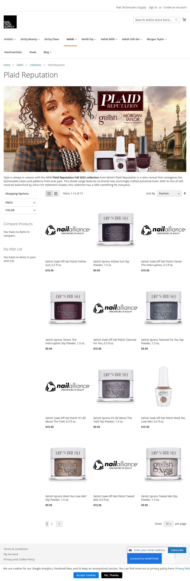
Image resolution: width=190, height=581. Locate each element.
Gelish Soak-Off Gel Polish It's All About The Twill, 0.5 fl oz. (65, 419)
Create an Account (174, 7)
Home (7, 64)
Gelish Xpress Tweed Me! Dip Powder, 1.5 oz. (159, 497)
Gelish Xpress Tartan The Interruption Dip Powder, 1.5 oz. (65, 341)
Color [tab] (10, 210)
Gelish (20, 64)
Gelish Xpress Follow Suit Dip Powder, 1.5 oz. (111, 263)
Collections (36, 64)
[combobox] (156, 20)
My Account (11, 554)
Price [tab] (9, 202)
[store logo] (10, 21)
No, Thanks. (111, 575)
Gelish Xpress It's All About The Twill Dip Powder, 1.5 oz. (112, 419)
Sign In (153, 7)
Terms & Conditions (16, 549)
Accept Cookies (86, 575)
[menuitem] (8, 39)
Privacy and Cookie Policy (19, 559)
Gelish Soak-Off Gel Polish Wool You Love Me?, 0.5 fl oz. (163, 419)
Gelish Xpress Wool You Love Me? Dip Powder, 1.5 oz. (65, 497)
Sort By (150, 193)
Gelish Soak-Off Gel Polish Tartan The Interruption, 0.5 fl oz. (161, 263)
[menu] (95, 46)
